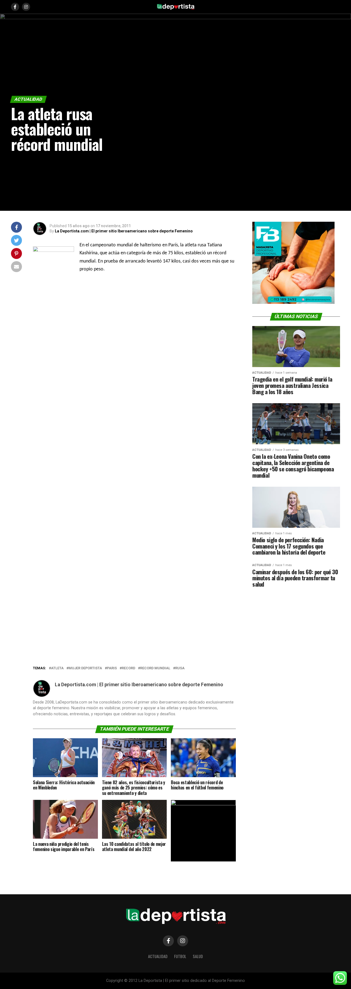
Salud (198, 956)
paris (112, 668)
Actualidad (158, 956)
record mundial (155, 668)
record (128, 668)
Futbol (180, 956)
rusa (180, 668)
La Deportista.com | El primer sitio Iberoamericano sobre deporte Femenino (124, 231)
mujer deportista (85, 668)
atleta (57, 668)
